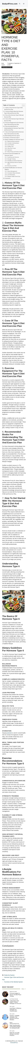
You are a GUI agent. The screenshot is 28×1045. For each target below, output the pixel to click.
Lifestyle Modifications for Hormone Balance (13, 168)
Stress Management (12, 171)
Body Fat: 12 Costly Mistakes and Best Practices (14, 1034)
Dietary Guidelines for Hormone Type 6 (14, 139)
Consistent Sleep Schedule (13, 173)
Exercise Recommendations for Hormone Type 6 (12, 154)
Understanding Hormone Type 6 (12, 135)
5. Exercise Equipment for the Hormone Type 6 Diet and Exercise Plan (13, 123)
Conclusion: (8, 178)
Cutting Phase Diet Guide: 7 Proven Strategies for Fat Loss (15, 1002)
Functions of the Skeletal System (13, 982)
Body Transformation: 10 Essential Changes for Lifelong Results (15, 1027)
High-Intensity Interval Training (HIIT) (14, 163)
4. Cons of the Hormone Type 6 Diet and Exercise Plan (14, 119)
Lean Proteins (10, 144)
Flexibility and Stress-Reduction (14, 160)
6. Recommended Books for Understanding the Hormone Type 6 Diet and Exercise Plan (14, 128)
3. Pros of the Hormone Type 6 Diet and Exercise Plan (13, 116)
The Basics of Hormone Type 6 (11, 137)
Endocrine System (7, 67)
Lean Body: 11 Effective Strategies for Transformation (15, 1010)
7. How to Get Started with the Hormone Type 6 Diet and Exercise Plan (14, 132)
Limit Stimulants (11, 174)
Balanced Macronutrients (13, 141)
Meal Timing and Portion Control (15, 151)
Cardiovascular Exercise (13, 157)
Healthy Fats (10, 146)
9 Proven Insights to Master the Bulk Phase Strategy (15, 995)
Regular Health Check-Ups (13, 176)
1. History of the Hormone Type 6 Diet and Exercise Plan (13, 108)
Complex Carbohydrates (13, 143)
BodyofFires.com (9, 4)
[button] (20, 3)
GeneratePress (14, 1042)
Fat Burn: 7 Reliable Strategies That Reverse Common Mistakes (14, 1017)
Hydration (9, 150)
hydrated (9, 733)
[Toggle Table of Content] (22, 105)
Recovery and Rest (11, 165)
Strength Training (11, 159)
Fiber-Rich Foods (11, 148)
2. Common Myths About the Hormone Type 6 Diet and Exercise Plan (13, 112)
